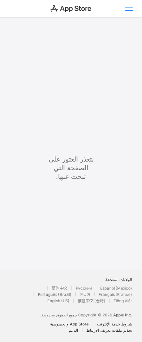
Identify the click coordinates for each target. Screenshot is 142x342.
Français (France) (115, 294)
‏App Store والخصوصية (69, 324)
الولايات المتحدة (118, 280)
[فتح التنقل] (128, 8)
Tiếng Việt (123, 301)
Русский (84, 288)
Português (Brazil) (54, 294)
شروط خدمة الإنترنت (114, 324)
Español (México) (116, 288)
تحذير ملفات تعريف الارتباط (109, 330)
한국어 (85, 294)
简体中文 (59, 288)
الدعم (73, 330)
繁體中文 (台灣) (91, 301)
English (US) (58, 301)
